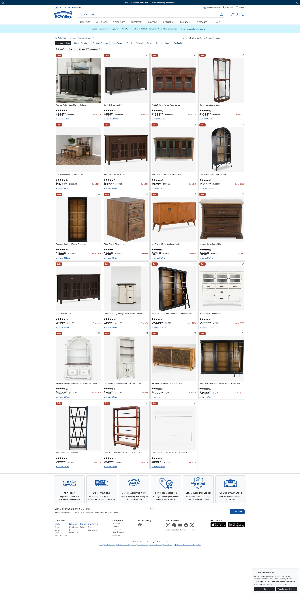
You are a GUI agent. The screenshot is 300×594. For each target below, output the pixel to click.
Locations (60, 520)
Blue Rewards (118, 532)
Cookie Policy (167, 545)
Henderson (73, 527)
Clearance (202, 22)
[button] (28, 2)
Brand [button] (129, 43)
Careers (115, 526)
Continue (237, 511)
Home (101, 545)
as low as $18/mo (110, 188)
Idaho (83, 524)
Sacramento (93, 530)
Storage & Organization (87, 38)
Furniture (85, 22)
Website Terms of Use (123, 545)
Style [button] (149, 43)
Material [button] (139, 43)
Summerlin (73, 533)
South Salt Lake (61, 535)
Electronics (119, 22)
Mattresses (136, 22)
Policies (133, 545)
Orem (57, 533)
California (93, 524)
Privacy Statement (142, 545)
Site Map (198, 545)
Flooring (152, 22)
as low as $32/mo (63, 397)
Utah (57, 524)
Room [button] (167, 43)
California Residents (156, 545)
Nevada (73, 524)
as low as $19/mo (158, 188)
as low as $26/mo (159, 119)
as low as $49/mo (159, 327)
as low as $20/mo (111, 119)
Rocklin (91, 527)
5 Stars (59, 49)
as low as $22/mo (206, 119)
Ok (264, 589)
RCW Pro (116, 523)
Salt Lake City (64, 7)
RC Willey (59, 38)
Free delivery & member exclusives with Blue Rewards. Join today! (150, 3)
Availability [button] (178, 43)
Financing (116, 529)
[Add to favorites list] (99, 55)
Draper (57, 527)
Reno (71, 530)
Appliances (101, 22)
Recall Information (109, 545)
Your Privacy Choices (286, 589)
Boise (82, 527)
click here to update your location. (192, 29)
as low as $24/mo (63, 258)
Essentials (185, 22)
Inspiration (168, 22)
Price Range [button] (117, 43)
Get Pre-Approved (214, 7)
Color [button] (158, 43)
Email (152, 508)
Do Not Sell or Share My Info (185, 545)
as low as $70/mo (206, 397)
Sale (217, 22)
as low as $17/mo (62, 119)
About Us (116, 535)
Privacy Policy (282, 584)
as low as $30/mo (63, 188)
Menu (241, 7)
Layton (57, 530)
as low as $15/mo (110, 258)
